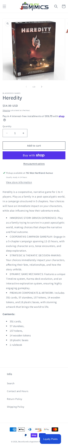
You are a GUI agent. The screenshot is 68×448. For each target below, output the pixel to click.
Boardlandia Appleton (28, 441)
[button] (4, 6)
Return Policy (14, 398)
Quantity (7, 126)
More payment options (34, 163)
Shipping (6, 110)
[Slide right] (42, 87)
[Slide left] (26, 87)
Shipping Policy (15, 406)
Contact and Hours (17, 391)
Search (11, 383)
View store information (19, 182)
